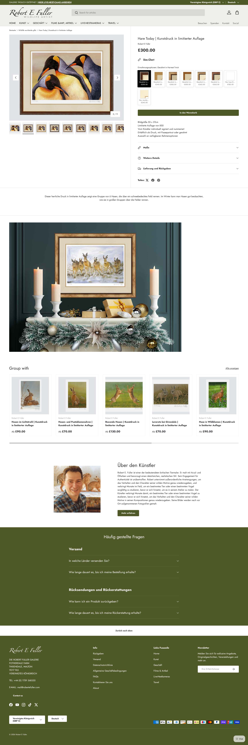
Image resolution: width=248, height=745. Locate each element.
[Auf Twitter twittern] (147, 180)
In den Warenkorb (188, 112)
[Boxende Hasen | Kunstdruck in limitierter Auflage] (124, 395)
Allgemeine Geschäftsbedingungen (110, 670)
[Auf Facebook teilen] (153, 180)
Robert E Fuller (144, 43)
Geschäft (38, 23)
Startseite (12, 30)
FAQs (95, 676)
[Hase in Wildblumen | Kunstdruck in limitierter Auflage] (217, 395)
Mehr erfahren (128, 513)
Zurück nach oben (124, 630)
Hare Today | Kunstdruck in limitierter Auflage (55, 30)
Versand (97, 659)
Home (12, 23)
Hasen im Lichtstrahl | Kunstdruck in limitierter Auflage (29, 423)
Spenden (214, 23)
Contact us (18, 695)
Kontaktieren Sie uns (102, 682)
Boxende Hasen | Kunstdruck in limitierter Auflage (122, 423)
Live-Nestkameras (91, 23)
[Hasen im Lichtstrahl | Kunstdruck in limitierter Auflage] (30, 395)
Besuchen (202, 23)
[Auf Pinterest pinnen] (158, 180)
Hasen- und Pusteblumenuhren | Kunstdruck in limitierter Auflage (75, 423)
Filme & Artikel (161, 670)
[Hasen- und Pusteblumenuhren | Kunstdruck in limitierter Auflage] (77, 395)
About (96, 688)
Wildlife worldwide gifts (27, 30)
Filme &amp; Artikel (62, 23)
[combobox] (138, 12)
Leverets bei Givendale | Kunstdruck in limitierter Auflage (169, 423)
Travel (112, 23)
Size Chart (148, 59)
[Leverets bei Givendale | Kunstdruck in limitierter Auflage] (170, 395)
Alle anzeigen (232, 368)
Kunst (22, 23)
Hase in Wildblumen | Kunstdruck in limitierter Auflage (217, 423)
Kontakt (225, 23)
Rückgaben (98, 653)
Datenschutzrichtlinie (103, 665)
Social (236, 23)
